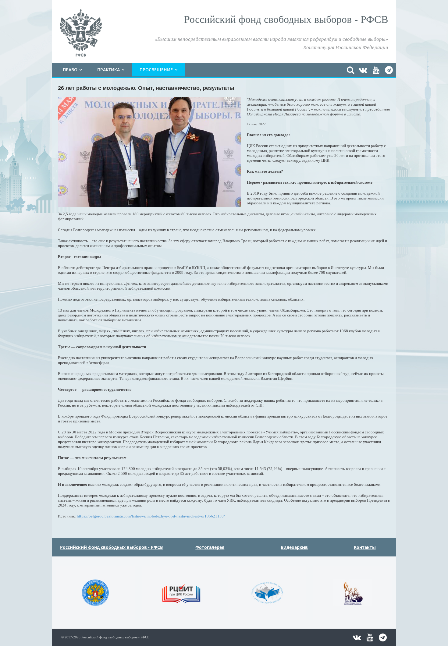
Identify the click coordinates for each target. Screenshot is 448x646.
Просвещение (156, 69)
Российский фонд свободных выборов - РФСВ (111, 547)
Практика (108, 69)
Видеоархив (294, 547)
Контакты (365, 547)
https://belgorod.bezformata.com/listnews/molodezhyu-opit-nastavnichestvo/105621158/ (151, 516)
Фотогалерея (209, 547)
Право (70, 69)
